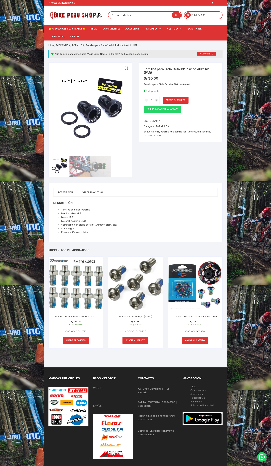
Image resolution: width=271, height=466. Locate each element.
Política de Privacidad (202, 405)
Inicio (51, 45)
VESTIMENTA (174, 28)
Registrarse (194, 28)
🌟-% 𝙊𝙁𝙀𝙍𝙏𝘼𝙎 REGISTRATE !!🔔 (66, 28)
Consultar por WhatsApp (164, 109)
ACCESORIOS (132, 28)
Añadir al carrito (175, 100)
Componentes (198, 390)
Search (74, 36)
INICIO (93, 28)
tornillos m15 (203, 131)
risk (172, 131)
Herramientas (197, 397)
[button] (126, 68)
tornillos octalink (152, 135)
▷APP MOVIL (58, 36)
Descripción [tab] (65, 192)
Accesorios (196, 394)
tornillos (192, 131)
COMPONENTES (111, 28)
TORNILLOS (78, 45)
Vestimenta (196, 401)
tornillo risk (180, 131)
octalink (164, 131)
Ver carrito (206, 54)
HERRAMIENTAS (153, 28)
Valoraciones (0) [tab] (92, 192)
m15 (157, 131)
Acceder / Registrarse (62, 3)
